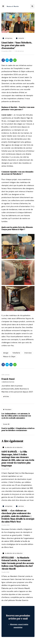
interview (28, 353)
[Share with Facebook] (3, 60)
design (5, 353)
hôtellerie (16, 353)
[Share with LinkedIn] (11, 60)
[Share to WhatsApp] (15, 60)
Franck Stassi (8, 378)
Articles (6, 396)
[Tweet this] (7, 60)
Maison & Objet (9, 356)
